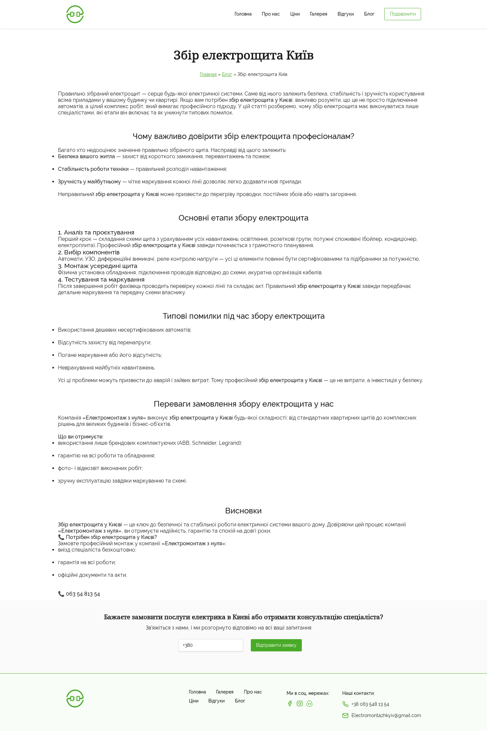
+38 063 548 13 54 (370, 704)
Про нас (271, 14)
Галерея (318, 14)
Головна (243, 14)
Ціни (295, 14)
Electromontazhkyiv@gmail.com (386, 715)
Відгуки (346, 14)
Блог (369, 14)
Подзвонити (403, 14)
